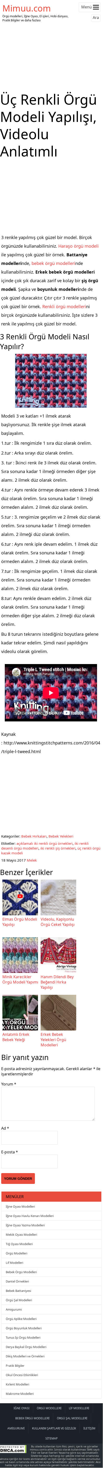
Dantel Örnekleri (17, 1281)
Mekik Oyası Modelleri (21, 1234)
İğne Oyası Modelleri (20, 1206)
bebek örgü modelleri (53, 263)
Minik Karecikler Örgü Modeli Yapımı (20, 979)
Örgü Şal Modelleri (19, 1300)
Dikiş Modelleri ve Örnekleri (25, 1356)
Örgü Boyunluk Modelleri (24, 1328)
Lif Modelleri (14, 1262)
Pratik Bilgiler (15, 1365)
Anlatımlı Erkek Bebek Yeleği (15, 1037)
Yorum (8, 1084)
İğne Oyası (21, 1408)
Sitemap (51, 1438)
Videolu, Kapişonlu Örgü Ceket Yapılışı (58, 922)
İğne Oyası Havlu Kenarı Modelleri (30, 1216)
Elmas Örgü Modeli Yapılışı (19, 922)
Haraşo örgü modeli (78, 246)
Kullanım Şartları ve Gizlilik (54, 1428)
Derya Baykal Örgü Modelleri (26, 1347)
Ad (5, 1128)
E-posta (9, 1152)
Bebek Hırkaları (34, 836)
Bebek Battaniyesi (18, 1291)
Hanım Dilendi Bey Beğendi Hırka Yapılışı (57, 982)
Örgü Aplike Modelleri (21, 1319)
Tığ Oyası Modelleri (19, 1244)
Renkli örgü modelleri (64, 306)
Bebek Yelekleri (61, 836)
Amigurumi (14, 1309)
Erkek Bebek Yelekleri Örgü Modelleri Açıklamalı (53, 1042)
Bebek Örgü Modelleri (21, 1272)
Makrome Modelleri (20, 1393)
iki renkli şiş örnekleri (58, 848)
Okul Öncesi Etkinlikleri (22, 1375)
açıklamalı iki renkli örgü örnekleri (44, 843)
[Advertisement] (51, 57)
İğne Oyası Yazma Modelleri (25, 1225)
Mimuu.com (26, 8)
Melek (32, 860)
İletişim (89, 1428)
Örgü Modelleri (16, 1253)
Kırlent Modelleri (17, 1384)
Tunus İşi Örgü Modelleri (23, 1337)
